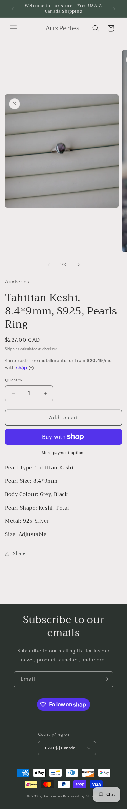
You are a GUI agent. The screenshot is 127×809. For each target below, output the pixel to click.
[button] (13, 28)
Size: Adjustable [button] (26, 534)
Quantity (13, 380)
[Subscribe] (105, 679)
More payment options (63, 453)
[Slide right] (78, 264)
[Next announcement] (114, 8)
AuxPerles (52, 796)
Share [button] (19, 553)
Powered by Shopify (81, 796)
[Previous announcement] (12, 8)
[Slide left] (48, 264)
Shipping (12, 349)
